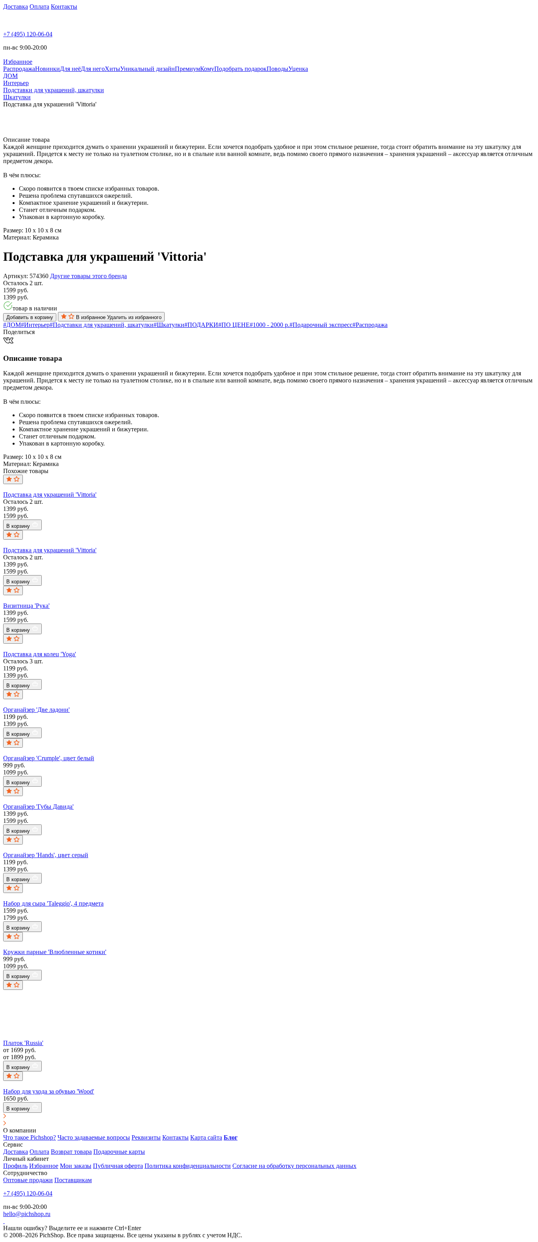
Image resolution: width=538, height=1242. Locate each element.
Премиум (187, 68)
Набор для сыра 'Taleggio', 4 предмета (53, 903)
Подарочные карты (119, 1151)
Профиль (15, 1165)
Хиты (112, 68)
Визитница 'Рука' (26, 605)
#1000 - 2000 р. (269, 324)
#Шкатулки (169, 324)
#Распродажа (370, 324)
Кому (207, 68)
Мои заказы (75, 1165)
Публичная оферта (118, 1165)
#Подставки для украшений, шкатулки (102, 324)
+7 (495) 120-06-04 (27, 34)
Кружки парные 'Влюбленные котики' (54, 952)
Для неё (70, 68)
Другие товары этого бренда (88, 276)
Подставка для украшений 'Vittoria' (49, 494)
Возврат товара (71, 1151)
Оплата (39, 6)
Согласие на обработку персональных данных (294, 1165)
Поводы (277, 68)
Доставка (15, 6)
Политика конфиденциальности (188, 1165)
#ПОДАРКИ (201, 324)
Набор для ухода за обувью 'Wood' (48, 1091)
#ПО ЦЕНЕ (234, 324)
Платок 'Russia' (23, 1043)
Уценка (298, 68)
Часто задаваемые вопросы (94, 1137)
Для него (93, 68)
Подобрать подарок (240, 68)
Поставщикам (73, 1180)
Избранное (43, 1165)
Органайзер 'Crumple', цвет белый (48, 758)
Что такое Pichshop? (29, 1137)
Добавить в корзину (29, 317)
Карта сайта (206, 1137)
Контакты (64, 6)
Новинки (47, 68)
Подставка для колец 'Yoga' (39, 654)
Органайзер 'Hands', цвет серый (45, 855)
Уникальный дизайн (147, 68)
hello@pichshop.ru (26, 1213)
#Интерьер (35, 324)
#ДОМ (12, 324)
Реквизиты (146, 1137)
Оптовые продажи (28, 1180)
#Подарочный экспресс (320, 324)
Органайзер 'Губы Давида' (38, 806)
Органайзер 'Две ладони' (36, 709)
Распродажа (19, 68)
